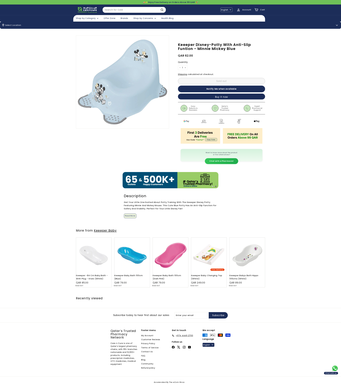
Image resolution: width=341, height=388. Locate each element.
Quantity (183, 62)
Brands (124, 18)
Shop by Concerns (143, 18)
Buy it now (221, 97)
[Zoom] (122, 82)
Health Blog (167, 18)
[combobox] (134, 10)
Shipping (182, 74)
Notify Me (107, 238)
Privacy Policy (148, 343)
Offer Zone (109, 18)
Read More (130, 216)
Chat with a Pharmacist (221, 161)
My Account (147, 335)
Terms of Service (150, 347)
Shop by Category (86, 18)
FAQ (143, 355)
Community (147, 363)
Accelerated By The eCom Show (169, 382)
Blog (143, 359)
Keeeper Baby (105, 230)
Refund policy (148, 368)
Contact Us (147, 351)
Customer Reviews (150, 339)
